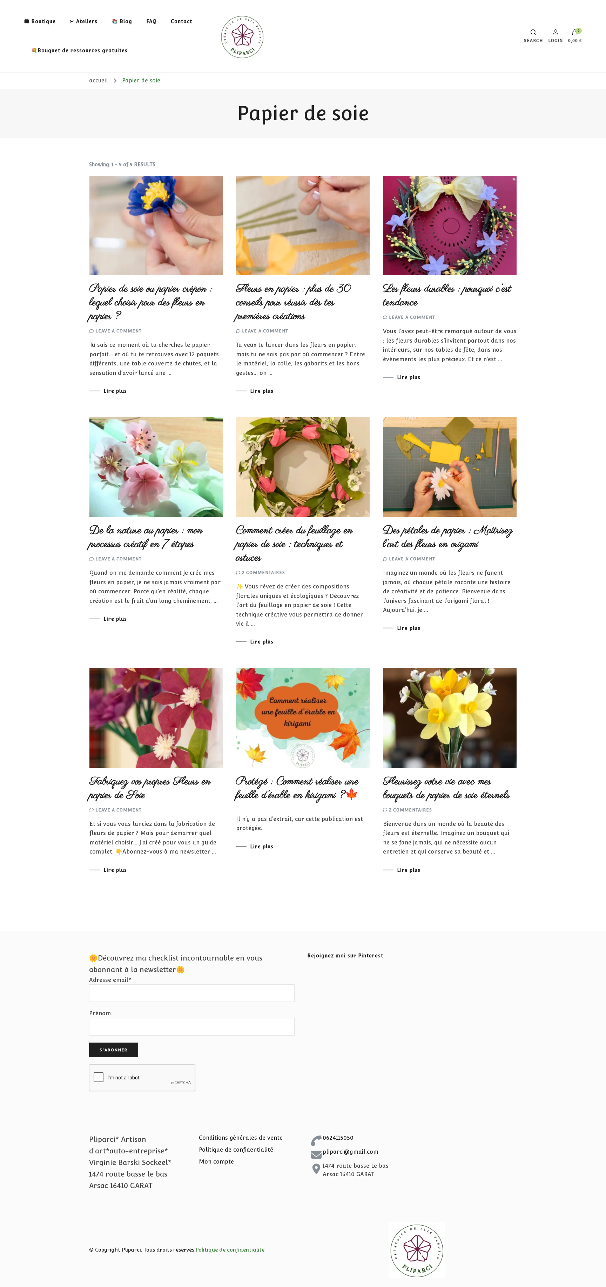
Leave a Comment (118, 331)
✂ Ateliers (83, 21)
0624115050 (338, 1137)
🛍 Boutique (40, 21)
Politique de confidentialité (236, 1149)
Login (555, 40)
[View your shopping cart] (574, 34)
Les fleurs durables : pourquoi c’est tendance (447, 296)
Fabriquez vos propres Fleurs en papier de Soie (150, 788)
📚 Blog (122, 21)
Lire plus (115, 391)
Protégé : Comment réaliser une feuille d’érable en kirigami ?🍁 (297, 788)
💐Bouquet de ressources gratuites (79, 50)
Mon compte (216, 1161)
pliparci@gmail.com (350, 1151)
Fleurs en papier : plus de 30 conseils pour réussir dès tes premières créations (293, 302)
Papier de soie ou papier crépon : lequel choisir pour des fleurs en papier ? (150, 302)
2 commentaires (263, 572)
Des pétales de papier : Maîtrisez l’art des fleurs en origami (448, 537)
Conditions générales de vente (241, 1137)
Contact (181, 21)
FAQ (151, 21)
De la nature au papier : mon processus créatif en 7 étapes (146, 537)
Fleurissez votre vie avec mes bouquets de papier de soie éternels (446, 788)
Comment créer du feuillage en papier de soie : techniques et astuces (294, 544)
